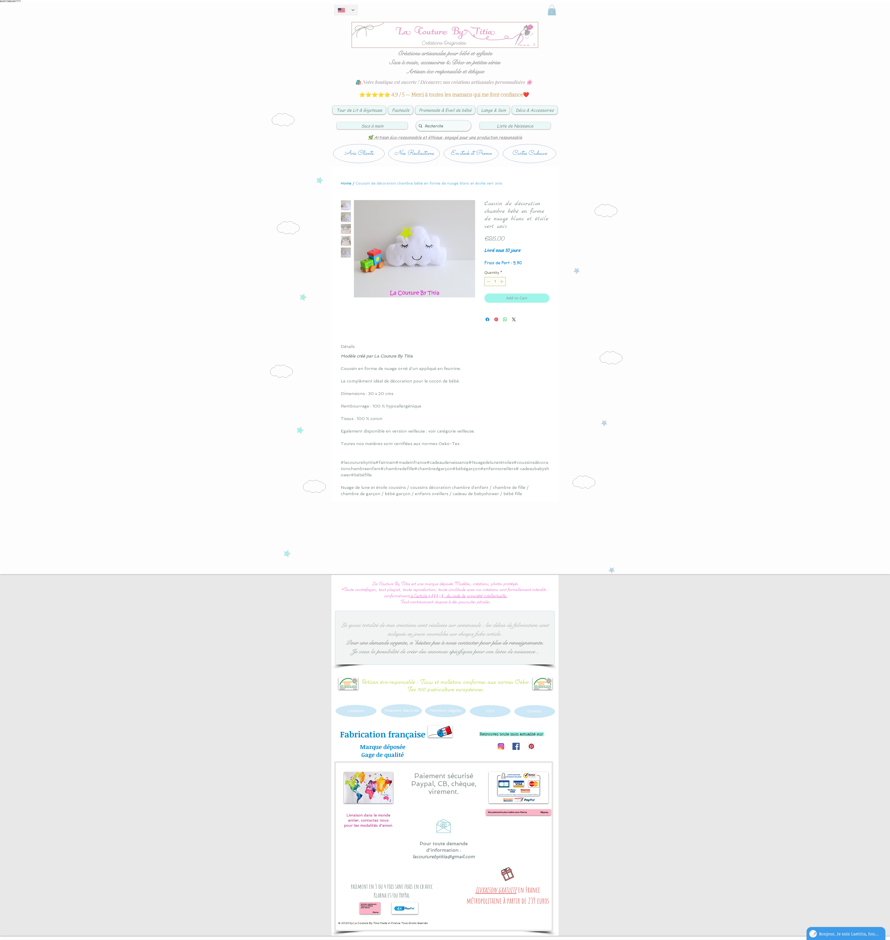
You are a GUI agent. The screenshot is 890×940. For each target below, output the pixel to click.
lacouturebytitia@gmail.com (444, 856)
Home (346, 183)
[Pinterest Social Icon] (531, 746)
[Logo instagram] (500, 746)
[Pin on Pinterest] (496, 319)
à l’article (418, 595)
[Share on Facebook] (487, 319)
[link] (551, 10)
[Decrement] (488, 281)
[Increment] (502, 281)
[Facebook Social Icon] (516, 746)
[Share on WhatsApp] (505, 319)
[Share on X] (514, 319)
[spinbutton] (495, 281)
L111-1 (435, 596)
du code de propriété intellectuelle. (476, 595)
